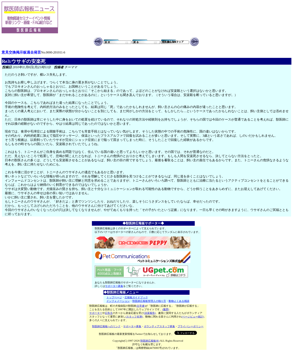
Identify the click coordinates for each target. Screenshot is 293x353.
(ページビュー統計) (193, 316)
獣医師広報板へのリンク (106, 326)
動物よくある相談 (179, 301)
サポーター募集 (114, 286)
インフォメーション (118, 301)
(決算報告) (150, 312)
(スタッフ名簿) (134, 316)
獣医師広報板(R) (149, 340)
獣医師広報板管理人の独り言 (149, 301)
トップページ (114, 297)
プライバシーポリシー (191, 326)
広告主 (109, 312)
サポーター (95, 312)
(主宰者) (140, 305)
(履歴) (165, 309)
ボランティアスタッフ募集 (159, 326)
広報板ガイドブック (136, 297)
